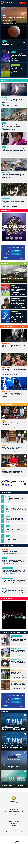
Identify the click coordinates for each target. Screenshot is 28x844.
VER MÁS (24, 326)
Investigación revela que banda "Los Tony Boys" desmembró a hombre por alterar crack (14, 591)
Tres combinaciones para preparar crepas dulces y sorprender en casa (14, 465)
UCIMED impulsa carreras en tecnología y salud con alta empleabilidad (14, 580)
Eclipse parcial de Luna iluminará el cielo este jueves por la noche (14, 37)
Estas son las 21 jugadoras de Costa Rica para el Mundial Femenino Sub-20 (14, 290)
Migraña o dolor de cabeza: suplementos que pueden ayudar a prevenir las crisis (14, 685)
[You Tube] (15, 832)
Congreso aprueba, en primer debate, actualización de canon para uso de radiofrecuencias (14, 16)
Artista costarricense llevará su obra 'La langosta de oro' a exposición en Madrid (14, 570)
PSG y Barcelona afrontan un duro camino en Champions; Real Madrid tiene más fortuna (14, 316)
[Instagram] (12, 832)
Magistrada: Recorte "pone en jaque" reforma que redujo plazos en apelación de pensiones (14, 144)
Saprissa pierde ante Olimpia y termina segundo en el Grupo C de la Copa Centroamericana (14, 70)
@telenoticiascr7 (5, 480)
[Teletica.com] (10, 2)
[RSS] (18, 832)
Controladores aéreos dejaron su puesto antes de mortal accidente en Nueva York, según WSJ (14, 170)
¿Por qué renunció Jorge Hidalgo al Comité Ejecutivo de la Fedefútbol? (14, 274)
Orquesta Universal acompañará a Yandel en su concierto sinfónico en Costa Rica (14, 389)
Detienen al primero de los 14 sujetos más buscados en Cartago (14, 528)
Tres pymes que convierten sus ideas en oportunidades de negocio (14, 674)
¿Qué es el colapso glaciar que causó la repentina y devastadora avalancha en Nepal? (14, 195)
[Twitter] (9, 832)
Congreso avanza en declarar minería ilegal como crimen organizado (14, 119)
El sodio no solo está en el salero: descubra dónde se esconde (14, 441)
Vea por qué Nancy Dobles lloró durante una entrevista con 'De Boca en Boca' (14, 364)
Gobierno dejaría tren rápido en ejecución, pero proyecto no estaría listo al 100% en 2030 (14, 560)
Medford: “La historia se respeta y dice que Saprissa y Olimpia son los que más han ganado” (14, 303)
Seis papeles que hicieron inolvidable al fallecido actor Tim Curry (14, 340)
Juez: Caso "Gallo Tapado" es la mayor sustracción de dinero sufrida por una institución (14, 95)
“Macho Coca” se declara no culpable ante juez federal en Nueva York (14, 518)
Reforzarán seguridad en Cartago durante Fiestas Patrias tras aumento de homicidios (14, 56)
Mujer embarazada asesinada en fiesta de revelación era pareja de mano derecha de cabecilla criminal (14, 499)
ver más (24, 263)
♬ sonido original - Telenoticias (8, 485)
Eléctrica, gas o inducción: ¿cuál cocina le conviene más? (14, 417)
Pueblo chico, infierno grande (14, 551)
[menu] (26, 2)
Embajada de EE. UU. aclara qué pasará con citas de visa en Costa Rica (14, 509)
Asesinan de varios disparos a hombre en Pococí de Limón (14, 538)
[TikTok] (21, 832)
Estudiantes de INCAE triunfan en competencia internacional (14, 663)
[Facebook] (6, 832)
